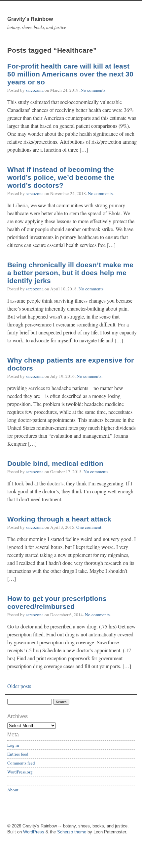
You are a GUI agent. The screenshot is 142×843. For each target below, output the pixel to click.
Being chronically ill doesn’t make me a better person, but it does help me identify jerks (70, 273)
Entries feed (17, 754)
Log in (13, 745)
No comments (93, 90)
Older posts (19, 685)
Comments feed (21, 763)
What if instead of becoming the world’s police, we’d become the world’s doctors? (61, 177)
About (12, 790)
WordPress (33, 831)
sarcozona (35, 90)
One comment (88, 527)
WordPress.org (20, 772)
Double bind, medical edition (55, 464)
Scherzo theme (71, 831)
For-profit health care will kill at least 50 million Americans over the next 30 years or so (70, 74)
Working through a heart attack (59, 519)
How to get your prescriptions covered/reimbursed (57, 603)
